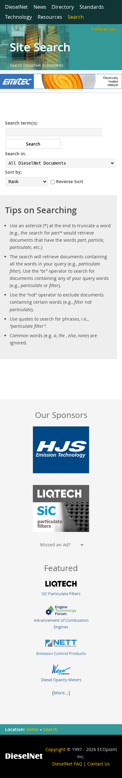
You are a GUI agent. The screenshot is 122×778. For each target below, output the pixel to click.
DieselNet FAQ (67, 764)
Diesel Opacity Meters (61, 680)
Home (32, 729)
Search (76, 16)
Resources (50, 16)
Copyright (55, 749)
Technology (18, 16)
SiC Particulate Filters (61, 593)
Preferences (103, 29)
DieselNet (16, 6)
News (39, 6)
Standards (91, 6)
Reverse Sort (69, 181)
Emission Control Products (61, 653)
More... (61, 693)
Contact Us (98, 764)
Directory (63, 6)
